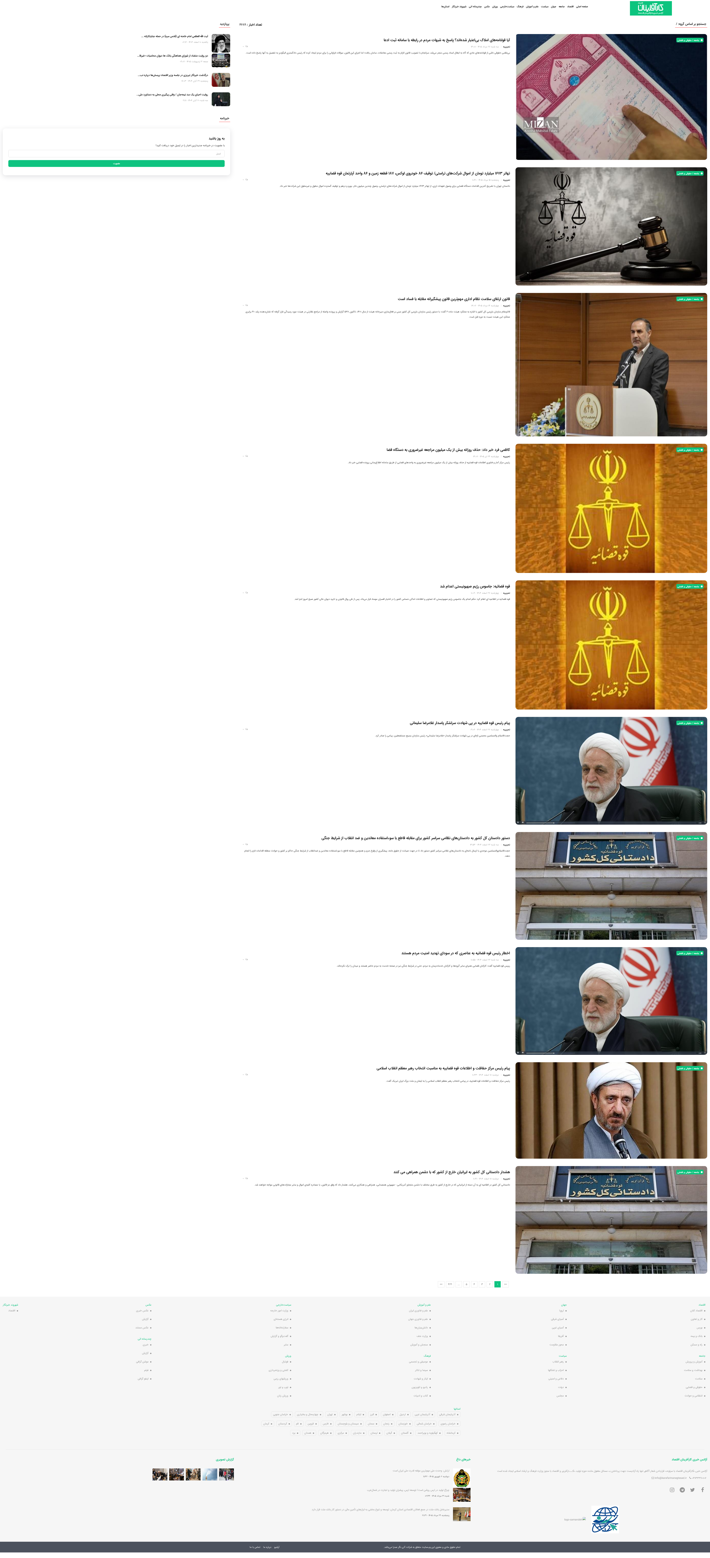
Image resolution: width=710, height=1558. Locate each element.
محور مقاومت (557, 1344)
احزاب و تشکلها (556, 1370)
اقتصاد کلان (696, 1310)
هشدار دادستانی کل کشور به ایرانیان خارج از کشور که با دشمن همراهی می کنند (451, 1172)
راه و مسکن (696, 1344)
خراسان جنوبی (280, 1414)
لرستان (374, 1433)
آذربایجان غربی (422, 1414)
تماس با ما (255, 1547)
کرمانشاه (451, 1433)
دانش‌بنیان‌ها (421, 1327)
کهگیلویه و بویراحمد (427, 1433)
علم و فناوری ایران (418, 1310)
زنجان (386, 1423)
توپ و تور (283, 1387)
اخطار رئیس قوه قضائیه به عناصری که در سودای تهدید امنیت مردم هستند (455, 953)
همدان (307, 1433)
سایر (286, 1344)
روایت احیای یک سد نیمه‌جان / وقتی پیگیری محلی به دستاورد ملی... (172, 94)
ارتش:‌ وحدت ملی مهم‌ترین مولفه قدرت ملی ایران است (421, 1470)
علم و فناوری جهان (418, 1319)
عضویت (116, 163)
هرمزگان (324, 1433)
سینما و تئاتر (421, 1370)
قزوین (311, 1423)
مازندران (357, 1433)
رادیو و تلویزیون (420, 1387)
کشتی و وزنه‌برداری (278, 1370)
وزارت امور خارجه (279, 1310)
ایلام (358, 1414)
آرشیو (276, 1547)
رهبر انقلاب (558, 1361)
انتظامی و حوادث (693, 1395)
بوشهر (344, 1414)
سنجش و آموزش (419, 1344)
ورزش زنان (282, 1395)
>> (441, 1284)
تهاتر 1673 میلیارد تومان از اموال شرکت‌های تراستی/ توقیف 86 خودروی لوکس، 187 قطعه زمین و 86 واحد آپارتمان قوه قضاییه (418, 173)
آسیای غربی (558, 1327)
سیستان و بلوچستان (348, 1423)
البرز (372, 1414)
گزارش (145, 1319)
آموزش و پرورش (694, 1361)
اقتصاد (570, 6)
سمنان (371, 1423)
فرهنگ (520, 6)
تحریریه (506, 46)
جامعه (562, 6)
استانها (457, 1409)
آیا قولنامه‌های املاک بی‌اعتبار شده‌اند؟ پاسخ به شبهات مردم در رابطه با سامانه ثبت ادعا (447, 40)
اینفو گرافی (143, 1378)
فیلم (146, 1370)
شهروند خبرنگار (459, 6)
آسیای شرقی (557, 1319)
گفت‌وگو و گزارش (279, 1336)
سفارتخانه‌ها (282, 1327)
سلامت (698, 1378)
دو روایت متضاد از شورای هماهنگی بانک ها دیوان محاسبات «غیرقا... (172, 55)
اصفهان (386, 1414)
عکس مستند (141, 1327)
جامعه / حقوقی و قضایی (688, 40)
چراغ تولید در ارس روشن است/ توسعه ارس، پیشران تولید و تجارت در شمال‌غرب (408, 1490)
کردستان (282, 1423)
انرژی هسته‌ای (281, 1319)
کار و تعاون (696, 1319)
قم (297, 1423)
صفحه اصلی (582, 6)
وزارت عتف (422, 1336)
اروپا (561, 1310)
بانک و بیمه (696, 1336)
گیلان (389, 1433)
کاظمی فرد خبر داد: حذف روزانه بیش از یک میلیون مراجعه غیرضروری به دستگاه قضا (448, 450)
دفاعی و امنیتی (556, 1378)
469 (450, 1284)
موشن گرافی (142, 1361)
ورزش (495, 6)
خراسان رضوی (448, 1423)
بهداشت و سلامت (693, 1370)
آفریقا (561, 1336)
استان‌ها (445, 6)
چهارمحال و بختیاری (307, 1414)
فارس (326, 1423)
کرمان (266, 1423)
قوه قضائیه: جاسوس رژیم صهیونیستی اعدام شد (475, 586)
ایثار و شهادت (421, 1378)
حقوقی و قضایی (694, 1387)
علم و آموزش (532, 6)
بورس (699, 1327)
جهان (553, 6)
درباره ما (267, 1547)
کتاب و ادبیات (421, 1395)
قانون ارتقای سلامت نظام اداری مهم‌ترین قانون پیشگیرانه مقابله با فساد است (454, 299)
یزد (293, 1433)
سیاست (544, 6)
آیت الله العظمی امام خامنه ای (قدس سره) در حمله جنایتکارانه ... (174, 36)
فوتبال (285, 1361)
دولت (561, 1387)
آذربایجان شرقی (447, 1414)
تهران (330, 1414)
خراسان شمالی (424, 1423)
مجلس (560, 1395)
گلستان (404, 1433)
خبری (145, 1344)
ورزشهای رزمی (281, 1378)
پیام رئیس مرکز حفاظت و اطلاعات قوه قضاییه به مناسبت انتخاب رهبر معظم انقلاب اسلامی (443, 1068)
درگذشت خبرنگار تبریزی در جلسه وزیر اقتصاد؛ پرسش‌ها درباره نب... (173, 75)
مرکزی (341, 1433)
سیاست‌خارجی (507, 6)
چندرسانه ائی (475, 6)
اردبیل (403, 1414)
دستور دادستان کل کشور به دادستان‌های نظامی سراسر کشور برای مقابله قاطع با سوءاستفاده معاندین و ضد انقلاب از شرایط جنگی (416, 838)
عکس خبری (142, 1310)
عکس (487, 6)
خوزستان (403, 1423)
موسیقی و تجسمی (418, 1361)
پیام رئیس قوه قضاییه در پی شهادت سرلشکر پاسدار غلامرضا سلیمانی (460, 723)
